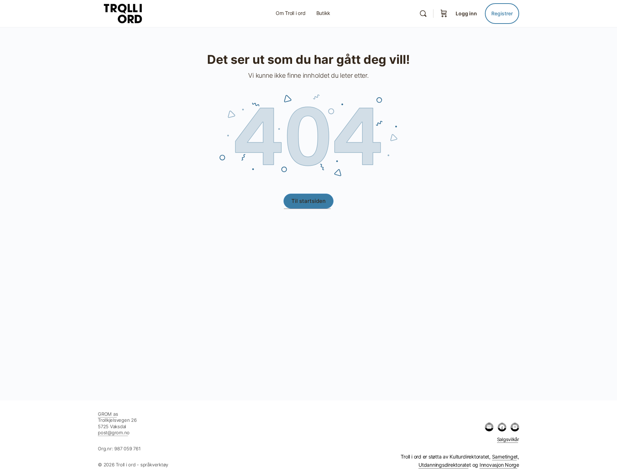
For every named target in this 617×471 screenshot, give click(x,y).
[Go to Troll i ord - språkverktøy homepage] (138, 13)
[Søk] (423, 13)
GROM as (108, 414)
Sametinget (505, 457)
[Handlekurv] (443, 13)
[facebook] (502, 427)
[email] (489, 427)
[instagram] (515, 427)
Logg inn (466, 13)
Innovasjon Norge (499, 465)
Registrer (502, 13)
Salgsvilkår (508, 439)
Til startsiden (308, 201)
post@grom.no (114, 432)
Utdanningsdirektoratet (444, 465)
